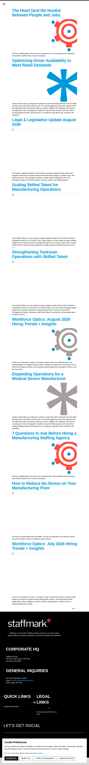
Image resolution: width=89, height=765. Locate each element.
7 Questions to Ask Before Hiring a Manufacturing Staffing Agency (44, 435)
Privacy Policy (37, 753)
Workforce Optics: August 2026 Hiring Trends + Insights (41, 321)
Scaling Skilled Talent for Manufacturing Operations (36, 187)
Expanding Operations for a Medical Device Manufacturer (39, 376)
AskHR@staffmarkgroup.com (22, 680)
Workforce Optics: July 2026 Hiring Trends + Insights (44, 546)
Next (74, 608)
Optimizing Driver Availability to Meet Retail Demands (41, 62)
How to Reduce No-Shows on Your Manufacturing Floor (44, 485)
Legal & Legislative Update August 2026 (44, 122)
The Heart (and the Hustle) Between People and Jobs (36, 12)
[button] (4, 4)
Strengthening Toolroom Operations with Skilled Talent (40, 254)
